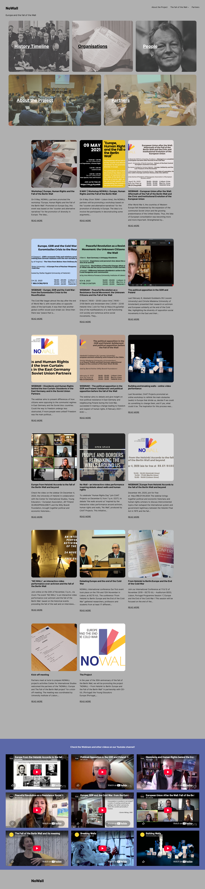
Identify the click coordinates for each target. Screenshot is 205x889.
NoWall (12, 8)
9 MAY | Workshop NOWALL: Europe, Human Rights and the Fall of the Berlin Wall (102, 192)
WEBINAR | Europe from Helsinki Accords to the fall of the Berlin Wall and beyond (150, 485)
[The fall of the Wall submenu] (188, 7)
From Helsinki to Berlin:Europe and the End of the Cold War (150, 582)
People (150, 46)
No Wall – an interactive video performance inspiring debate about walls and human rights (102, 487)
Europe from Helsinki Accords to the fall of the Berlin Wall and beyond (53, 485)
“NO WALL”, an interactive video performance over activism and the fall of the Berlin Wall (52, 583)
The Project (86, 674)
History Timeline (31, 46)
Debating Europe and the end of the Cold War (100, 582)
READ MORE (36, 220)
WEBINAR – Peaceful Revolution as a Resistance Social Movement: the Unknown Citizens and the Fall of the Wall (102, 292)
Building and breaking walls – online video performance (149, 387)
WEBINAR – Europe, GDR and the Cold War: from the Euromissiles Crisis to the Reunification (53, 292)
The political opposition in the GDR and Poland (148, 291)
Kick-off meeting (40, 674)
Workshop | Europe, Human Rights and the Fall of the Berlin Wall (53, 192)
